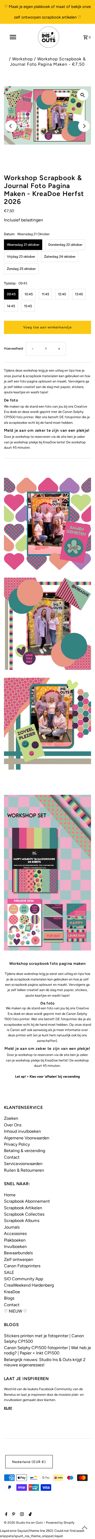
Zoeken (11, 1118)
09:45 (11, 294)
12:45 (62, 294)
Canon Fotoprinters (22, 1265)
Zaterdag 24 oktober (59, 256)
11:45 (45, 294)
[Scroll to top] (84, 1528)
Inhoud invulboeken (22, 1131)
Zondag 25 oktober (21, 269)
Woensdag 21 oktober (23, 245)
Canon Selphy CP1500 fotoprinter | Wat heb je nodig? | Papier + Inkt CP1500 (47, 1350)
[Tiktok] (29, 1514)
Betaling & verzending (24, 1150)
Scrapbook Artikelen (23, 1207)
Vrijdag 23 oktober (21, 256)
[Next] (84, 126)
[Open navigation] (12, 37)
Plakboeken (15, 1240)
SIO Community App (23, 1278)
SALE (9, 1272)
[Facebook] (5, 1514)
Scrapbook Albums (21, 1220)
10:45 (29, 294)
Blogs (9, 1298)
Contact (12, 1157)
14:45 (11, 306)
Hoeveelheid (13, 348)
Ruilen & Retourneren (24, 1170)
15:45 (28, 306)
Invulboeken (15, 1246)
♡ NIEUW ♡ (15, 1311)
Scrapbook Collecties (24, 1214)
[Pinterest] (13, 1514)
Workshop (22, 58)
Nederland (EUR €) (29, 1462)
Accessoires (15, 1233)
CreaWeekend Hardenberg (29, 1285)
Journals (12, 1227)
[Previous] (11, 126)
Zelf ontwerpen (18, 1259)
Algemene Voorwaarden (26, 1137)
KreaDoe (12, 1291)
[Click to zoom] (82, 95)
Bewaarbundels (18, 1252)
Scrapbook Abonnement (27, 1201)
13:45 (79, 294)
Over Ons (12, 1124)
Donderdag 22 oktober (65, 245)
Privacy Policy (17, 1144)
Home (10, 1194)
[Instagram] (21, 1514)
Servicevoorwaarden (23, 1163)
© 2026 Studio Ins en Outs (24, 1522)
